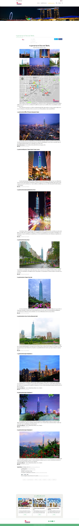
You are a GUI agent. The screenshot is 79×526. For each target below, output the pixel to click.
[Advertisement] (39, 27)
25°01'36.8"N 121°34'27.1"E (25, 426)
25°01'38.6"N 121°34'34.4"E (25, 464)
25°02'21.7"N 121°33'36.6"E (25, 350)
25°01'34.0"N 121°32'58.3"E (25, 146)
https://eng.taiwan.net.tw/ (31, 468)
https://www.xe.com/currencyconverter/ (41, 472)
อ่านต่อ (25, 514)
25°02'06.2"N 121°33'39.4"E (25, 186)
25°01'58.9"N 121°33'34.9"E (25, 236)
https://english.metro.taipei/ (31, 469)
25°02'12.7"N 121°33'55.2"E (25, 313)
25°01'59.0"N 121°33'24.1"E (25, 274)
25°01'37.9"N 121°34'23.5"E (25, 389)
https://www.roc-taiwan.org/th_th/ (43, 475)
